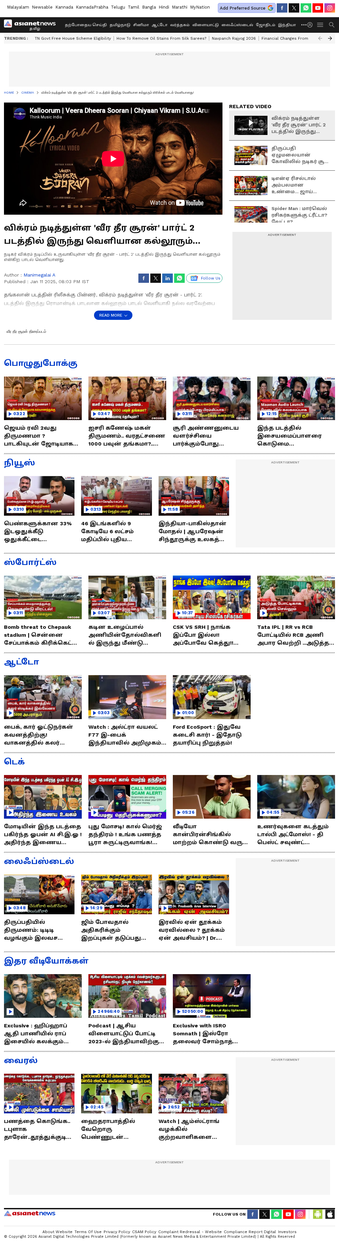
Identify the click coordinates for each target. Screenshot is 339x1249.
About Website (57, 1231)
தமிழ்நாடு (120, 25)
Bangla (149, 7)
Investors (287, 1231)
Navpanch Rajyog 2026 (234, 38)
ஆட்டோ (160, 25)
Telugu (118, 7)
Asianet (29, 1213)
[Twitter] (294, 8)
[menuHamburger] (320, 24)
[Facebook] (282, 8)
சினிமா (141, 25)
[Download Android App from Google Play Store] (318, 1214)
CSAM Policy (144, 1231)
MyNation (200, 7)
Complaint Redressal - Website (190, 1231)
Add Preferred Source (243, 8)
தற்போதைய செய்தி (86, 25)
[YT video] (318, 8)
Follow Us (210, 278)
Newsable (42, 7)
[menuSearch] (331, 24)
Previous (320, 38)
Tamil (133, 7)
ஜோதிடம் (265, 25)
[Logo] (32, 24)
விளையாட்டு (205, 25)
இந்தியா (287, 25)
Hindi (164, 7)
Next (330, 38)
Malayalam (18, 7)
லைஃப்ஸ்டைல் (237, 25)
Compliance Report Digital (250, 1231)
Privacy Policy (117, 1231)
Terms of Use (88, 1231)
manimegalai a (39, 275)
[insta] (329, 8)
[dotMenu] (304, 25)
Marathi (179, 7)
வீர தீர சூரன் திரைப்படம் (26, 331)
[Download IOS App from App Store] (329, 1214)
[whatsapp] (306, 8)
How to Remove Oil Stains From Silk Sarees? (161, 38)
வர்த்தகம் (180, 25)
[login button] (311, 25)
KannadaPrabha (92, 7)
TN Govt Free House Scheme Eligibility (73, 38)
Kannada (64, 7)
